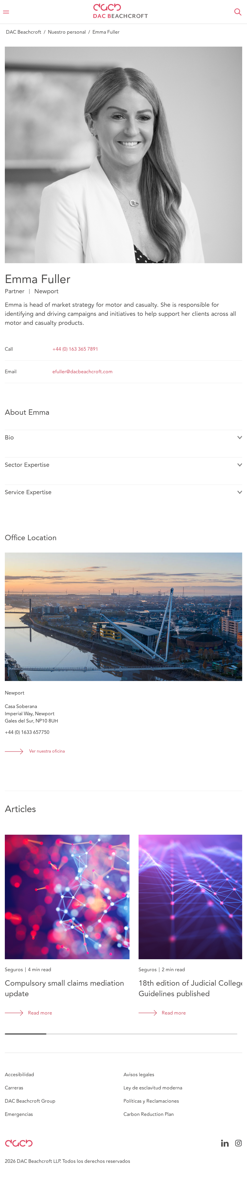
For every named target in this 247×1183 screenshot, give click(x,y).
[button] (238, 12)
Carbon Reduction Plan (149, 1114)
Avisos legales (139, 1074)
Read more (40, 1013)
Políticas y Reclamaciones (151, 1101)
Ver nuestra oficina (47, 751)
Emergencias (19, 1114)
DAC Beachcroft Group (30, 1101)
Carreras (14, 1088)
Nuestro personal (67, 32)
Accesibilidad (19, 1074)
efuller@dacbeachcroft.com (82, 371)
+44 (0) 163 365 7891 (75, 349)
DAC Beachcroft (23, 32)
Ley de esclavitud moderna (153, 1088)
